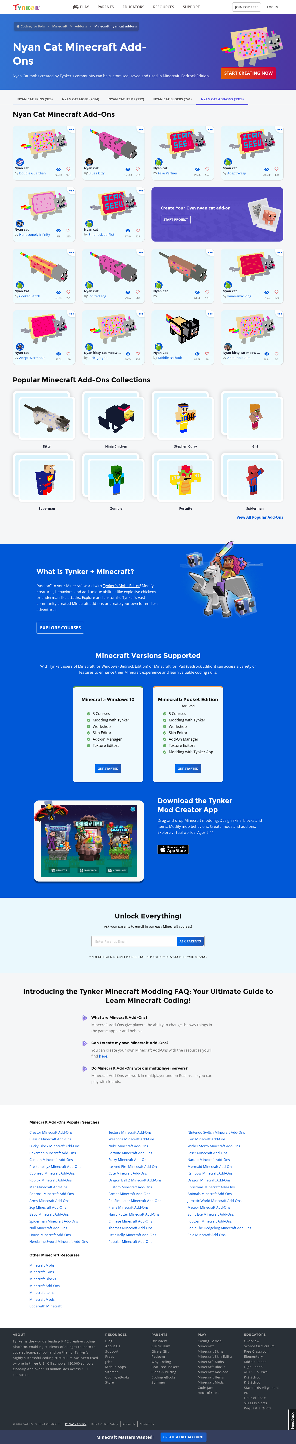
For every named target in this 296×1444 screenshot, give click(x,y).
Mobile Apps (115, 1367)
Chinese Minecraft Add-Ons (130, 1221)
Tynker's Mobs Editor (121, 585)
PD (246, 1392)
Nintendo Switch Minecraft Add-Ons (216, 1132)
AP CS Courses (256, 1372)
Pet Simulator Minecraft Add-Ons (134, 1200)
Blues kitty (97, 173)
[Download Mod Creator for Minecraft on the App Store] (173, 849)
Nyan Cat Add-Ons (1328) (222, 99)
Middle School (256, 1362)
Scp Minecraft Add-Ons (47, 1207)
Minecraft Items (41, 1292)
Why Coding (161, 1362)
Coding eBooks (117, 1377)
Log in (272, 7)
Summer (158, 1382)
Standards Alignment (261, 1387)
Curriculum (160, 1346)
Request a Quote (258, 1408)
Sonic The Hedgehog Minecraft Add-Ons (219, 1228)
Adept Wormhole (32, 358)
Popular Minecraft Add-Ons (130, 1241)
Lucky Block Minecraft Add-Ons (54, 1146)
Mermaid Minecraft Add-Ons (210, 1166)
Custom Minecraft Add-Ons (130, 1187)
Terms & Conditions (48, 1424)
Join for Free (246, 7)
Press (109, 1356)
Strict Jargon (98, 358)
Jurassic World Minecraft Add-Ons (214, 1200)
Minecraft (60, 26)
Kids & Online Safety (104, 1424)
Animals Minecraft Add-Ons (210, 1193)
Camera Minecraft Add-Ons (51, 1159)
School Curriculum (259, 1346)
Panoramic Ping (239, 296)
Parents (106, 6)
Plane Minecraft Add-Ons (128, 1207)
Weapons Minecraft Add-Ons (131, 1139)
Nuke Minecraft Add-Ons (128, 1146)
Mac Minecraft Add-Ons (48, 1187)
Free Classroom (256, 1351)
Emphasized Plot (101, 234)
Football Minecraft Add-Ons (210, 1221)
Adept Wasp (236, 173)
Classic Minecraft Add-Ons (50, 1139)
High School (254, 1367)
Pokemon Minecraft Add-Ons (52, 1153)
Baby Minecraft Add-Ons (49, 1214)
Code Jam (205, 1387)
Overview (159, 1341)
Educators (133, 6)
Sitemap (112, 1372)
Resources (163, 6)
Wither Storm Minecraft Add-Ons (214, 1146)
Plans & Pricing (163, 1372)
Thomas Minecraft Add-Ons (130, 1228)
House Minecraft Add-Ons (50, 1234)
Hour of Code (208, 1392)
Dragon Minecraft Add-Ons (209, 1180)
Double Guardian (32, 173)
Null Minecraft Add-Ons (48, 1228)
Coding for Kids (33, 26)
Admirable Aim (238, 358)
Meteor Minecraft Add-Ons (209, 1207)
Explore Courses (60, 628)
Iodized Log (97, 296)
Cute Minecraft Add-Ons (127, 1173)
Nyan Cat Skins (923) (35, 99)
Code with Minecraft (45, 1306)
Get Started (108, 768)
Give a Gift (160, 1351)
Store (109, 1382)
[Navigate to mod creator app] (89, 839)
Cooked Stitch (29, 296)
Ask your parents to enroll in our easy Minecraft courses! (148, 926)
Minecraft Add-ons (213, 1372)
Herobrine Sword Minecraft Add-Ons (58, 1241)
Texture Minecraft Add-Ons (129, 1132)
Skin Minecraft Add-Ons (206, 1139)
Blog (108, 1341)
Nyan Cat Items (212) (126, 99)
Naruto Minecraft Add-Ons (209, 1159)
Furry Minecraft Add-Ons (128, 1159)
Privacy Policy (75, 1424)
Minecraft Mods (42, 1299)
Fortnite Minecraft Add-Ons (130, 1153)
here (103, 1056)
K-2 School (252, 1377)
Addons (81, 26)
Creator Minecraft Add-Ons (50, 1132)
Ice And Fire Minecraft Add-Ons (133, 1166)
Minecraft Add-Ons (44, 1285)
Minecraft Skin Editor (215, 1356)
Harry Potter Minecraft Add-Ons (133, 1214)
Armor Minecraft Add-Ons (129, 1193)
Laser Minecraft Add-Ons (207, 1153)
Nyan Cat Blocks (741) (172, 99)
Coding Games (210, 1341)
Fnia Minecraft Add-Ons (206, 1234)
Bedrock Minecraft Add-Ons (51, 1193)
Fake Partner (167, 173)
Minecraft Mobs (42, 1265)
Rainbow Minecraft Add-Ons (210, 1173)
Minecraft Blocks (42, 1279)
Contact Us (147, 1424)
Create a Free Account (183, 1437)
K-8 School (252, 1382)
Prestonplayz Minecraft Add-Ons (55, 1166)
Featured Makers (165, 1367)
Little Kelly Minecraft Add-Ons (132, 1234)
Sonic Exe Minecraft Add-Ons (211, 1214)
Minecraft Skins (41, 1272)
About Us (112, 1346)
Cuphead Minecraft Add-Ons (52, 1173)
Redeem (158, 1356)
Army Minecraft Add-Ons (49, 1200)
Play (84, 6)
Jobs (108, 1362)
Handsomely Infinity (34, 234)
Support (191, 6)
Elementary (253, 1356)
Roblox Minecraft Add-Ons (50, 1180)
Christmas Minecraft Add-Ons (211, 1187)
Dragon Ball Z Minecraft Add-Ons (134, 1180)
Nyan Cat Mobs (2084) (80, 99)
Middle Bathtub (170, 358)
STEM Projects (255, 1403)
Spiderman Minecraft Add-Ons (53, 1221)
